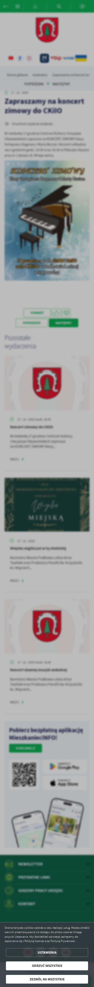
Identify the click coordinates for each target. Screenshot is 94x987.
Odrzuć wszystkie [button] (47, 965)
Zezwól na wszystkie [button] (47, 979)
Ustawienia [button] (47, 952)
